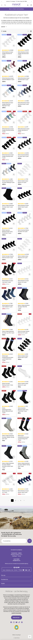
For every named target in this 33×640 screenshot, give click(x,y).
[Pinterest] (22, 622)
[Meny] (2, 5)
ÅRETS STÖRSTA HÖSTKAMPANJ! (16, 9)
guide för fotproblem (16, 613)
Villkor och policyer (16, 634)
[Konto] (27, 5)
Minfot (18, 638)
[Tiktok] (19, 622)
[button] (16, 627)
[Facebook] (11, 622)
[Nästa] (24, 500)
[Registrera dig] (29, 541)
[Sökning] (5, 5)
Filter (4, 31)
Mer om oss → (16, 617)
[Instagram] (14, 622)
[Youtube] (16, 622)
